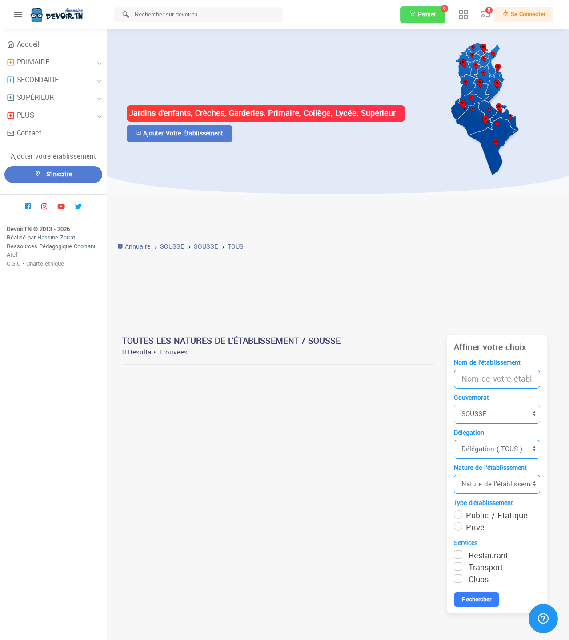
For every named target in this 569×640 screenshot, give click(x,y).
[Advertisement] (338, 288)
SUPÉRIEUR (35, 97)
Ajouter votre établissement (182, 133)
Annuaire (136, 247)
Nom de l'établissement (487, 362)
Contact (29, 133)
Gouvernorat (471, 397)
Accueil (28, 44)
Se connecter (527, 14)
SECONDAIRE (38, 80)
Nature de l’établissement (490, 468)
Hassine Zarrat (56, 237)
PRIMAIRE (33, 62)
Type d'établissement (483, 503)
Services (465, 543)
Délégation (469, 432)
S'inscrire (58, 174)
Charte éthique (45, 263)
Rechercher (476, 599)
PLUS (25, 115)
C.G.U (14, 263)
